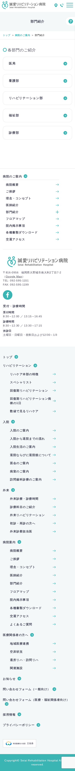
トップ (7, 35)
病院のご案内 (22, 35)
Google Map (14, 276)
